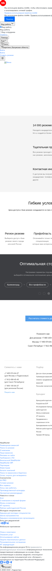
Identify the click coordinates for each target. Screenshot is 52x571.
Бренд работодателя (43, 400)
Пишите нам (9, 392)
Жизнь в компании (42, 413)
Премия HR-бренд (42, 435)
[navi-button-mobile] (2, 58)
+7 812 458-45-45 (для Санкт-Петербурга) (14, 380)
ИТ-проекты (40, 416)
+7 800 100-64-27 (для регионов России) (13, 386)
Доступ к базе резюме (44, 373)
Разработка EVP (42, 403)
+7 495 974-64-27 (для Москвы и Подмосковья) (16, 374)
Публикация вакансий (44, 376)
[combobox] (6, 566)
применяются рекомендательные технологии (21, 548)
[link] (4, 44)
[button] (2, 50)
